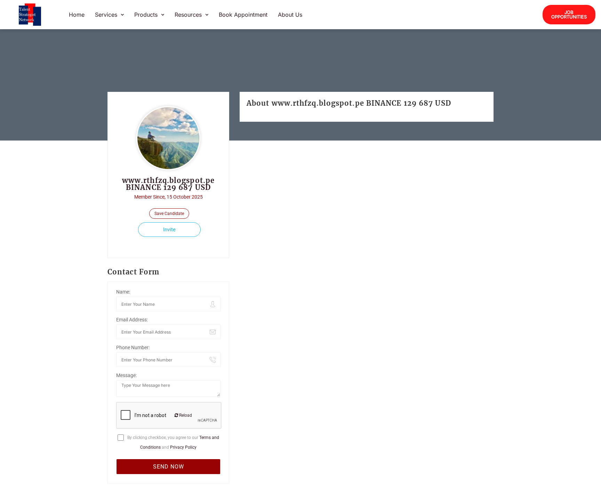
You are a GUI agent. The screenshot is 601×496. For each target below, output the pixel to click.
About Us (290, 14)
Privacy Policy (183, 447)
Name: (123, 292)
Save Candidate (169, 213)
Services (106, 14)
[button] (109, 15)
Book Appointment (243, 14)
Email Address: (132, 319)
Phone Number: (133, 347)
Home (77, 14)
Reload (185, 415)
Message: (126, 375)
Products (146, 14)
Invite (169, 229)
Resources (188, 14)
